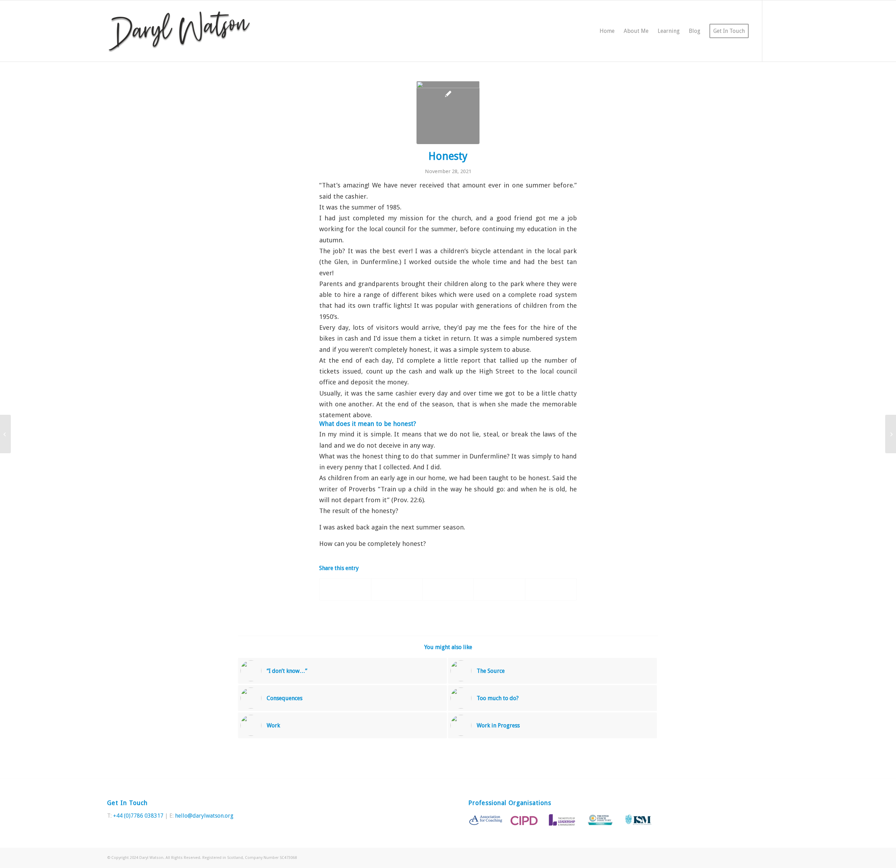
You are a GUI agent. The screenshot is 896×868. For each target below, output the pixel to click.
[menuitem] (607, 31)
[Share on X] (396, 589)
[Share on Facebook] (345, 589)
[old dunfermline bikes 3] (447, 112)
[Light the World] (890, 434)
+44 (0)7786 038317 (138, 815)
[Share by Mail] (550, 589)
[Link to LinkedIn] (783, 31)
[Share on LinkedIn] (499, 589)
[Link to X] (773, 31)
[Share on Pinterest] (448, 589)
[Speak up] (5, 434)
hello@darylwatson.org (204, 815)
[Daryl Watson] (179, 31)
